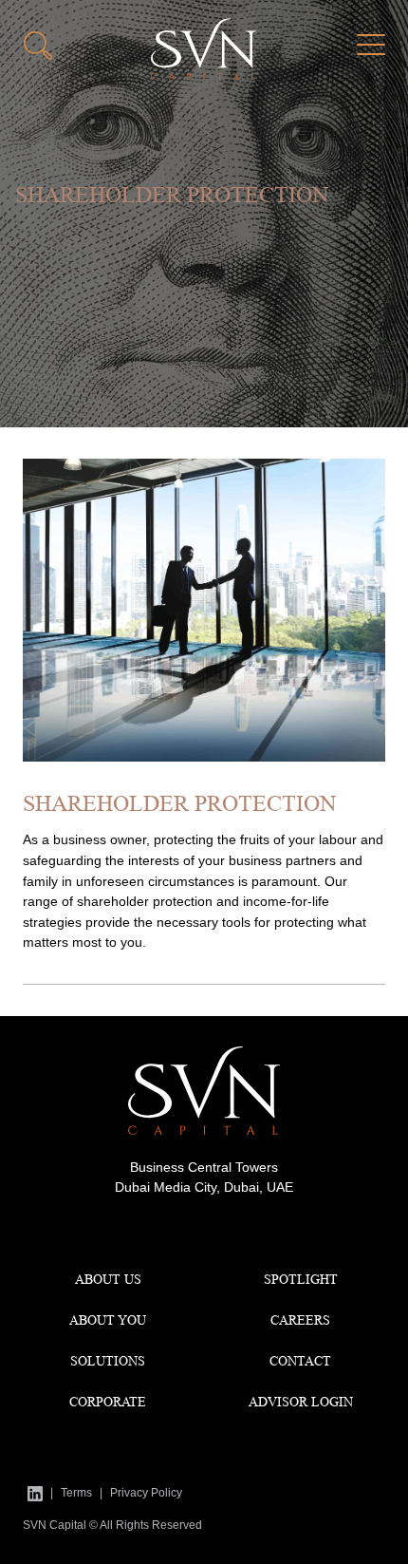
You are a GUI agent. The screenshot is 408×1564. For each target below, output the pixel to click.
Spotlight (301, 1279)
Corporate (107, 1401)
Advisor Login (301, 1401)
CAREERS (300, 1320)
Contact (300, 1360)
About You (107, 1320)
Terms (76, 1492)
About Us (108, 1279)
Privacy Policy (146, 1492)
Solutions (107, 1360)
